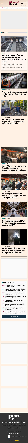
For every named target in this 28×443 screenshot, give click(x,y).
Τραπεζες (20, 425)
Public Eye (18, 428)
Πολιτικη (9, 425)
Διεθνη (15, 425)
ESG (25, 425)
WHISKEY (17, 440)
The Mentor (11, 428)
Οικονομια (5, 422)
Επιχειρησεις (17, 422)
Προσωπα (23, 422)
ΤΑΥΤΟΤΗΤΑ (17, 433)
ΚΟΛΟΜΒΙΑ (24, 8)
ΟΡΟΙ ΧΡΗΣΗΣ (11, 433)
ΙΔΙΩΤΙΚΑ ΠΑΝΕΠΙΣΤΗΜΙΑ (15, 8)
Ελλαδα (4, 425)
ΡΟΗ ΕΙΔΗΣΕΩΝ (23, 4)
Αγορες (11, 422)
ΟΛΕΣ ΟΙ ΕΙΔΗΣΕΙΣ (14, 316)
